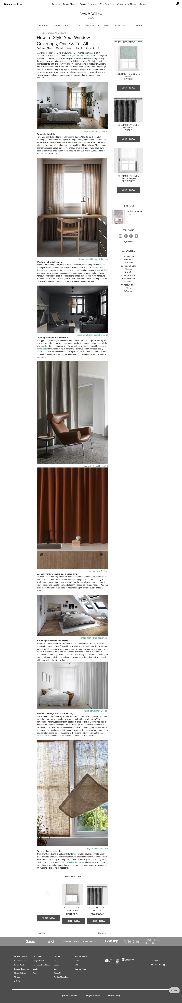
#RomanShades (128, 279)
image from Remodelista (97, 848)
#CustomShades (128, 266)
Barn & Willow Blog (51, 33)
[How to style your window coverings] (72, 129)
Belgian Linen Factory (62, 977)
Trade (35, 969)
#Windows (128, 291)
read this (82, 142)
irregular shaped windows (81, 56)
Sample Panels (38, 961)
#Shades (128, 282)
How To (68, 25)
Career (56, 969)
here (63, 148)
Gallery (142, 4)
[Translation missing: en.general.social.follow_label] (152, 965)
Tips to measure (81, 957)
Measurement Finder (126, 4)
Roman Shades (70, 4)
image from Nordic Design (95, 711)
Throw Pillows (20, 973)
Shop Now (48, 918)
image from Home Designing (94, 638)
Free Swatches (107, 4)
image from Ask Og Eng (96, 571)
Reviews (57, 957)
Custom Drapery (20, 957)
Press (35, 973)
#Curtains (128, 263)
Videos (106, 25)
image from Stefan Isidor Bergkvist (92, 335)
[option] (30, 941)
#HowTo (128, 272)
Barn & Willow (70, 995)
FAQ (76, 965)
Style (78, 25)
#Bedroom (128, 259)
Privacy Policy (114, 995)
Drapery (56, 4)
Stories (56, 25)
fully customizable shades (72, 862)
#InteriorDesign (128, 275)
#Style (128, 288)
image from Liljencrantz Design (93, 259)
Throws (17, 977)
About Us (57, 973)
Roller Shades (19, 965)
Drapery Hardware (88, 4)
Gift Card (18, 981)
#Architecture (128, 256)
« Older (42, 933)
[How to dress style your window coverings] (72, 463)
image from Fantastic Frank (94, 131)
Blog (55, 961)
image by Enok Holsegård (96, 466)
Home (39, 33)
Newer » (102, 933)
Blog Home (43, 25)
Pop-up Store (80, 969)
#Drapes (128, 269)
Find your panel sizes (41, 965)
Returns (78, 961)
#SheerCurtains (128, 285)
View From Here (92, 25)
